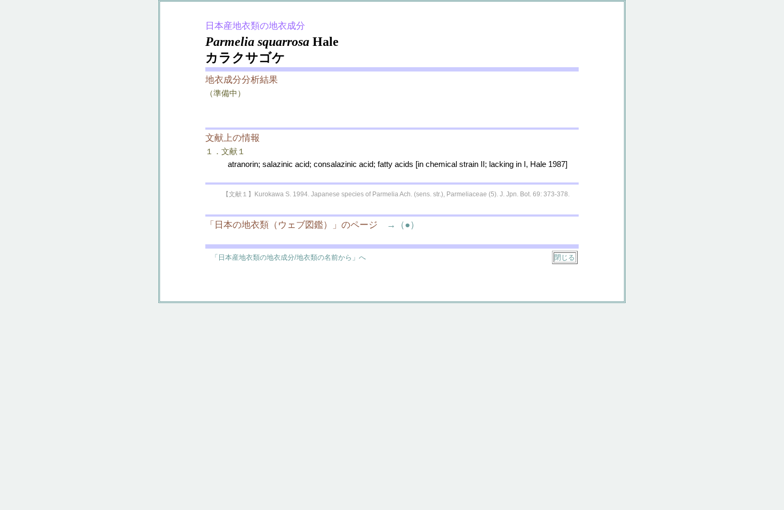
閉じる (564, 257)
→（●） (398, 225)
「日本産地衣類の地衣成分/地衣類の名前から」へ (288, 257)
